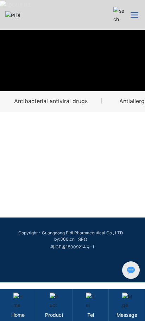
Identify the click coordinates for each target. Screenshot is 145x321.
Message (126, 315)
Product (54, 315)
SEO (82, 239)
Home (18, 315)
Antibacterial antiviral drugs (51, 101)
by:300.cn (64, 239)
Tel (90, 315)
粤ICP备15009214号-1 (72, 246)
